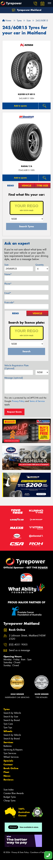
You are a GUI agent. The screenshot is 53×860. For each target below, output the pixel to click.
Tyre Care (8, 723)
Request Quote (14, 412)
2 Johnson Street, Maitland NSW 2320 (27, 637)
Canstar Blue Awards (14, 793)
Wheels (8, 731)
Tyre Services (10, 753)
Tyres (7, 709)
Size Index (9, 789)
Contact (8, 764)
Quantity (39, 264)
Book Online (11, 768)
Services (8, 742)
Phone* (7, 283)
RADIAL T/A (26, 166)
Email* (7, 293)
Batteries (8, 746)
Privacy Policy (18, 401)
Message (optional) (13, 377)
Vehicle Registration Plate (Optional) (16, 367)
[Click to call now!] (35, 3)
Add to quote (20, 106)
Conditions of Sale (37, 852)
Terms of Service (37, 401)
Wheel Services (11, 756)
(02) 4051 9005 (18, 644)
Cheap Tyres (9, 800)
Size (6, 264)
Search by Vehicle (12, 712)
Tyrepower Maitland (28, 10)
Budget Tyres (10, 796)
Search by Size (11, 716)
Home (8, 20)
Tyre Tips (8, 727)
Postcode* (9, 302)
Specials (8, 760)
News (7, 775)
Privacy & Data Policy (20, 852)
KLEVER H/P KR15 (26, 94)
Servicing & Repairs (13, 749)
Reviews (8, 779)
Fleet (6, 772)
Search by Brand (12, 720)
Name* (8, 274)
